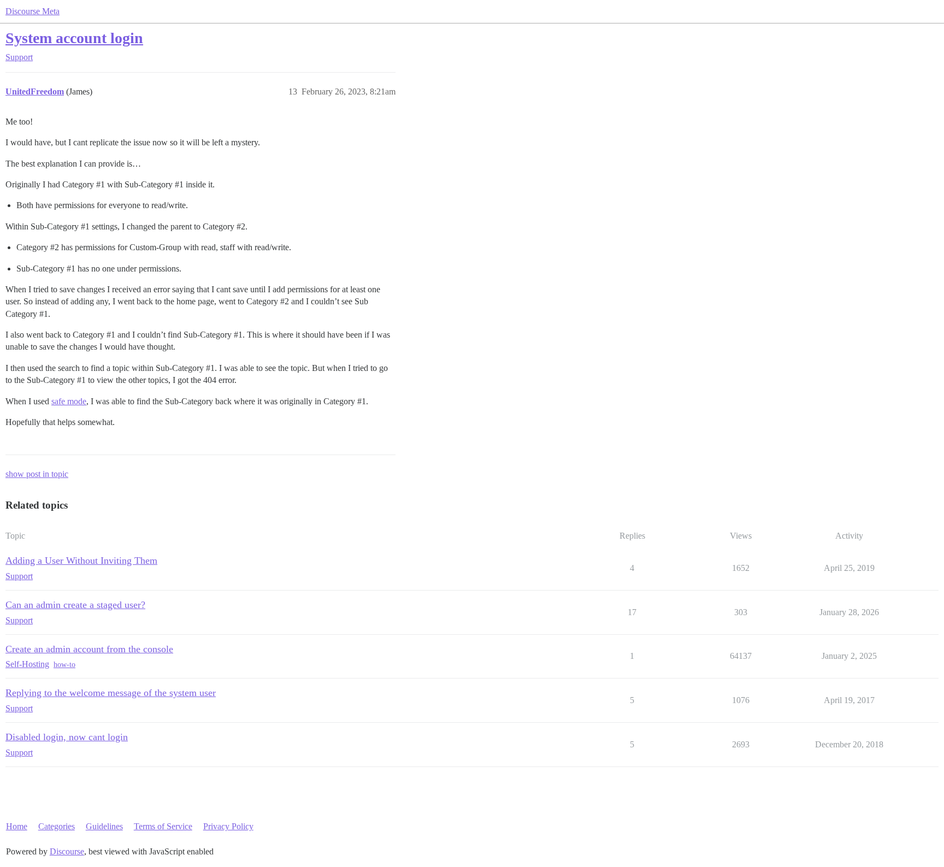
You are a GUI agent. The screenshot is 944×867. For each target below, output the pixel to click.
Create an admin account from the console (89, 649)
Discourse (67, 851)
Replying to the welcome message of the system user (110, 692)
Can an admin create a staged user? (75, 604)
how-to (64, 664)
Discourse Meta (32, 11)
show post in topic (36, 474)
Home (16, 826)
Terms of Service (163, 826)
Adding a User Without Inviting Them (81, 560)
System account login (74, 38)
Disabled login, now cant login (66, 737)
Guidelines (104, 826)
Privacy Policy (228, 826)
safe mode (68, 401)
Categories (56, 826)
